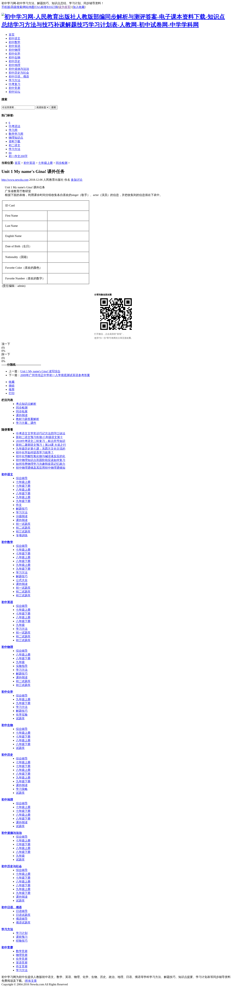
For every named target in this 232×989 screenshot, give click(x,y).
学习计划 (22, 933)
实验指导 (22, 665)
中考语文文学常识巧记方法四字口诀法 (40, 433)
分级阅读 (22, 516)
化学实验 (22, 714)
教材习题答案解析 (27, 419)
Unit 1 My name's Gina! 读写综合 (40, 371)
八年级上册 (23, 489)
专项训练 (22, 535)
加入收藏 (78, 7)
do (10, 152)
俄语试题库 (23, 922)
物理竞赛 (22, 955)
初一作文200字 (18, 156)
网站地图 (28, 7)
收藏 (11, 381)
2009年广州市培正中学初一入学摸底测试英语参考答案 (55, 375)
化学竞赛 (22, 958)
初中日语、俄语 (11, 907)
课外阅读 (22, 415)
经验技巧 (22, 940)
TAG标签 (41, 7)
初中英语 (29, 162)
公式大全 (22, 580)
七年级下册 (23, 485)
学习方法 (14, 149)
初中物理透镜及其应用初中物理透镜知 (40, 467)
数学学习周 (16, 133)
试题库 (20, 718)
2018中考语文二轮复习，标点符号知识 (40, 441)
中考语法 (14, 126)
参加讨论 (76, 179)
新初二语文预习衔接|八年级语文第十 (39, 437)
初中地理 (7, 799)
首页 (17, 162)
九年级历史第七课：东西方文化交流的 (40, 448)
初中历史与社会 (11, 866)
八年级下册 (23, 493)
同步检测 (61, 162)
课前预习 (22, 936)
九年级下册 (23, 501)
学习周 (13, 130)
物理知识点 (16, 137)
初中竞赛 (7, 947)
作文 (19, 504)
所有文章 (31, 980)
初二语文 (14, 145)
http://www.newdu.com (14, 179)
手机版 (5, 7)
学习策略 (22, 789)
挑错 (11, 385)
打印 (11, 393)
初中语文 (7, 474)
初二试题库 (23, 527)
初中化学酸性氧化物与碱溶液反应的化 (40, 456)
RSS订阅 (52, 7)
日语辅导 (22, 911)
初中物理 (7, 646)
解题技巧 (22, 508)
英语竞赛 (22, 962)
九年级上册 (23, 497)
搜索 (53, 107)
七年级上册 (45, 162)
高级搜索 (16, 7)
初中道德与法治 (11, 832)
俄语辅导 (22, 918)
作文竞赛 (22, 966)
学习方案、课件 (26, 422)
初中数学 (7, 542)
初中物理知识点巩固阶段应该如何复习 (40, 460)
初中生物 (7, 725)
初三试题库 (23, 531)
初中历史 (7, 754)
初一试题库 (23, 523)
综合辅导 (22, 478)
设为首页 (64, 7)
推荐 (11, 389)
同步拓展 (22, 411)
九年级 (20, 624)
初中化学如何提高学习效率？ (35, 452)
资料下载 (14, 141)
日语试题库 (23, 914)
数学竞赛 (22, 951)
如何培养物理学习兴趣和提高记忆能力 (40, 463)
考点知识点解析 (26, 403)
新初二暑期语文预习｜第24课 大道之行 (41, 444)
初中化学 (7, 691)
